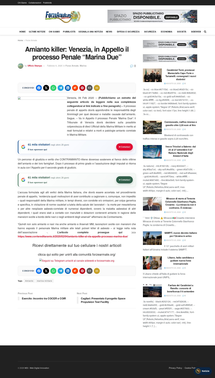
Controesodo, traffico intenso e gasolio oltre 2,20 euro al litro (180, 123)
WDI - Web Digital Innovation (37, 368)
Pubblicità (47, 2)
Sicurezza (150, 31)
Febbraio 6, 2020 (54, 65)
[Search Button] (205, 31)
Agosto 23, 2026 (173, 83)
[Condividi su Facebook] (39, 88)
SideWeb (196, 31)
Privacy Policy (175, 367)
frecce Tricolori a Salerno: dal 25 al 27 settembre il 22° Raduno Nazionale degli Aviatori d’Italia (181, 151)
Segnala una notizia (91, 31)
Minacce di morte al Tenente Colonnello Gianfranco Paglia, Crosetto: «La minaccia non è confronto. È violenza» (180, 203)
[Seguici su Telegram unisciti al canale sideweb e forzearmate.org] (76, 260)
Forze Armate (31, 40)
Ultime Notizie (37, 31)
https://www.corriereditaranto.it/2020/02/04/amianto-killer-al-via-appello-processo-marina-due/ (73, 236)
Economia (166, 31)
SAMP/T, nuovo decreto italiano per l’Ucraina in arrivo (180, 234)
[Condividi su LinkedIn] (68, 88)
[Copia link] (97, 88)
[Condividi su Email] (90, 88)
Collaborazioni (35, 2)
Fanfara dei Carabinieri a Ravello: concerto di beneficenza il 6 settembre (180, 288)
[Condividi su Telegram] (61, 88)
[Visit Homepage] (62, 16)
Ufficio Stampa (35, 65)
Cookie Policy (191, 367)
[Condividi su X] (46, 88)
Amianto (29, 280)
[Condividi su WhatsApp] (53, 88)
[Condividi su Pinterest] (82, 88)
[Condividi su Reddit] (75, 88)
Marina (83, 65)
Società (181, 31)
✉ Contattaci (124, 147)
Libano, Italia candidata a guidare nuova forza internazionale (181, 260)
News (109, 31)
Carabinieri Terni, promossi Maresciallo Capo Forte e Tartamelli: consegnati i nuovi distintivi (180, 74)
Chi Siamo (22, 2)
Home (22, 31)
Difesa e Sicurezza (128, 31)
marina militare (44, 280)
